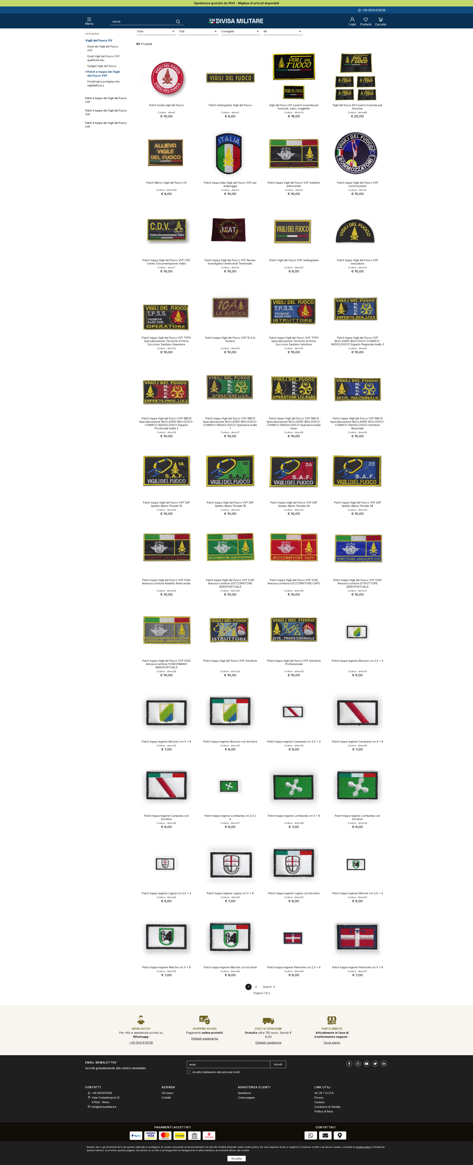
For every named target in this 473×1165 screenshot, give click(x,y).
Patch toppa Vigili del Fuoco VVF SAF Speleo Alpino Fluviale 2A (293, 504)
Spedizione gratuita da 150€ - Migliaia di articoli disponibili (236, 3)
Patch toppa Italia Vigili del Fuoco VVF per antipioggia (230, 184)
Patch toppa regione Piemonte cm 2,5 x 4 (293, 967)
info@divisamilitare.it (104, 1106)
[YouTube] (367, 1064)
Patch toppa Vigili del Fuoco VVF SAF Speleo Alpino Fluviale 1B (230, 504)
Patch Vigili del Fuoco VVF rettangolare (294, 260)
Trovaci (340, 1143)
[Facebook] (349, 1064)
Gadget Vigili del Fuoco (101, 66)
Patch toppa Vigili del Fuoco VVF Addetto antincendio (294, 184)
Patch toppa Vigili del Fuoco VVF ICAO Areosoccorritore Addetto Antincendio (166, 581)
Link (236, 1072)
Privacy (319, 1097)
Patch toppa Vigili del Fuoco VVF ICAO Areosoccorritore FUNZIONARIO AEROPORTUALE (166, 664)
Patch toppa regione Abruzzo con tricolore (230, 741)
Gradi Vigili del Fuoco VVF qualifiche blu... (103, 58)
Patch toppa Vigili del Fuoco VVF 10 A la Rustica (230, 339)
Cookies (319, 1102)
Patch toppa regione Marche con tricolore (230, 967)
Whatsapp (310, 1143)
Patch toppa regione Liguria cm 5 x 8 (230, 893)
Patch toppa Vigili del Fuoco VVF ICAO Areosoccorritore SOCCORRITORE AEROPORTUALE (230, 583)
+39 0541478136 (373, 10)
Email (325, 1143)
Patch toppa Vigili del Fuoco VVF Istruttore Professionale (294, 662)
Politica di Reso (323, 1111)
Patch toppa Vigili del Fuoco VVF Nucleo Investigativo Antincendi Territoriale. (230, 261)
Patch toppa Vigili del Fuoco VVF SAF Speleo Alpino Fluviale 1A (166, 504)
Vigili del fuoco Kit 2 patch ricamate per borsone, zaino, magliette (294, 106)
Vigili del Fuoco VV (98, 40)
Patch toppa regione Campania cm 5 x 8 (357, 741)
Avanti (268, 987)
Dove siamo (332, 1042)
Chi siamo (167, 1092)
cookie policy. (363, 1146)
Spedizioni (244, 1092)
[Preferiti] (183, 67)
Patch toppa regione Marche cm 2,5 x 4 (357, 893)
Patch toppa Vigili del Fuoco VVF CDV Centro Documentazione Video (166, 261)
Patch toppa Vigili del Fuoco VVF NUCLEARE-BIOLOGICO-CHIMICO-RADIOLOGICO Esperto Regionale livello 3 (357, 341)
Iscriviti (278, 1064)
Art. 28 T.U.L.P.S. (324, 1092)
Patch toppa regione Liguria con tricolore (294, 893)
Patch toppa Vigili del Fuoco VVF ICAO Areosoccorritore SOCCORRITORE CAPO (294, 581)
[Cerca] (178, 21)
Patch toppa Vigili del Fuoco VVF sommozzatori (357, 184)
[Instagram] (358, 1064)
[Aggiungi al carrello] (183, 57)
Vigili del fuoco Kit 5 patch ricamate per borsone (357, 106)
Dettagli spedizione (268, 1042)
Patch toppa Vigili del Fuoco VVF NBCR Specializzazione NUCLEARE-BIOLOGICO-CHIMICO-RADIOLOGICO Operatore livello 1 (230, 423)
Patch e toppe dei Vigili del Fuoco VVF (103, 73)
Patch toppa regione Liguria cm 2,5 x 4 (166, 893)
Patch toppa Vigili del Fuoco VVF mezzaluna (357, 261)
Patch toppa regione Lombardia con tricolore (357, 817)
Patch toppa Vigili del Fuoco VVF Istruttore (230, 660)
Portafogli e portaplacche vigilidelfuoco (103, 83)
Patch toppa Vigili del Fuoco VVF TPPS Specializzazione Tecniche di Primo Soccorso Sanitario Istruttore (294, 341)
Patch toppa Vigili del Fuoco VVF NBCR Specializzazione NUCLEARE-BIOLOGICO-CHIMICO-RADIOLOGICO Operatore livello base (294, 423)
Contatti (166, 1097)
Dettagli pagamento (204, 1038)
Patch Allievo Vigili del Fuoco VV (166, 182)
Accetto (236, 1158)
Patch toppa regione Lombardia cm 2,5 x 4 (230, 817)
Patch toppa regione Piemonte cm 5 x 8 (357, 967)
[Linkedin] (384, 1064)
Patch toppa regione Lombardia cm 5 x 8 (294, 815)
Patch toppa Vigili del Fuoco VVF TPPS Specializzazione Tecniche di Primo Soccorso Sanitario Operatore (166, 341)
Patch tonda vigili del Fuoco (166, 105)
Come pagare (246, 1097)
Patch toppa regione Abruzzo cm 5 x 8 (166, 741)
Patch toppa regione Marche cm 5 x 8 (166, 967)
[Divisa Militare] (236, 21)
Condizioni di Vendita (327, 1106)
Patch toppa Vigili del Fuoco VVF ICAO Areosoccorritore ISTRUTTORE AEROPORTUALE (357, 583)
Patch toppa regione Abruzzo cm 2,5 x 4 (357, 660)
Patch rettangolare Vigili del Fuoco (230, 105)
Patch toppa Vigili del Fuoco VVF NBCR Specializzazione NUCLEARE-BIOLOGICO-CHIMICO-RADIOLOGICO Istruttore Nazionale (357, 423)
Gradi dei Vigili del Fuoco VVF (102, 48)
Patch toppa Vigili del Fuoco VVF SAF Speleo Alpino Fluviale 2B (357, 504)
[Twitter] (375, 1064)
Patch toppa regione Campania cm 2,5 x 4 (294, 741)
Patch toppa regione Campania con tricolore (166, 817)
